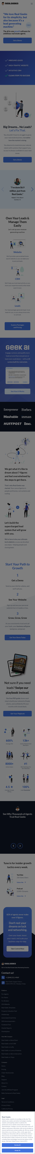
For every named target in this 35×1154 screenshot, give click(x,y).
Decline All (17, 1145)
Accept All (17, 1150)
